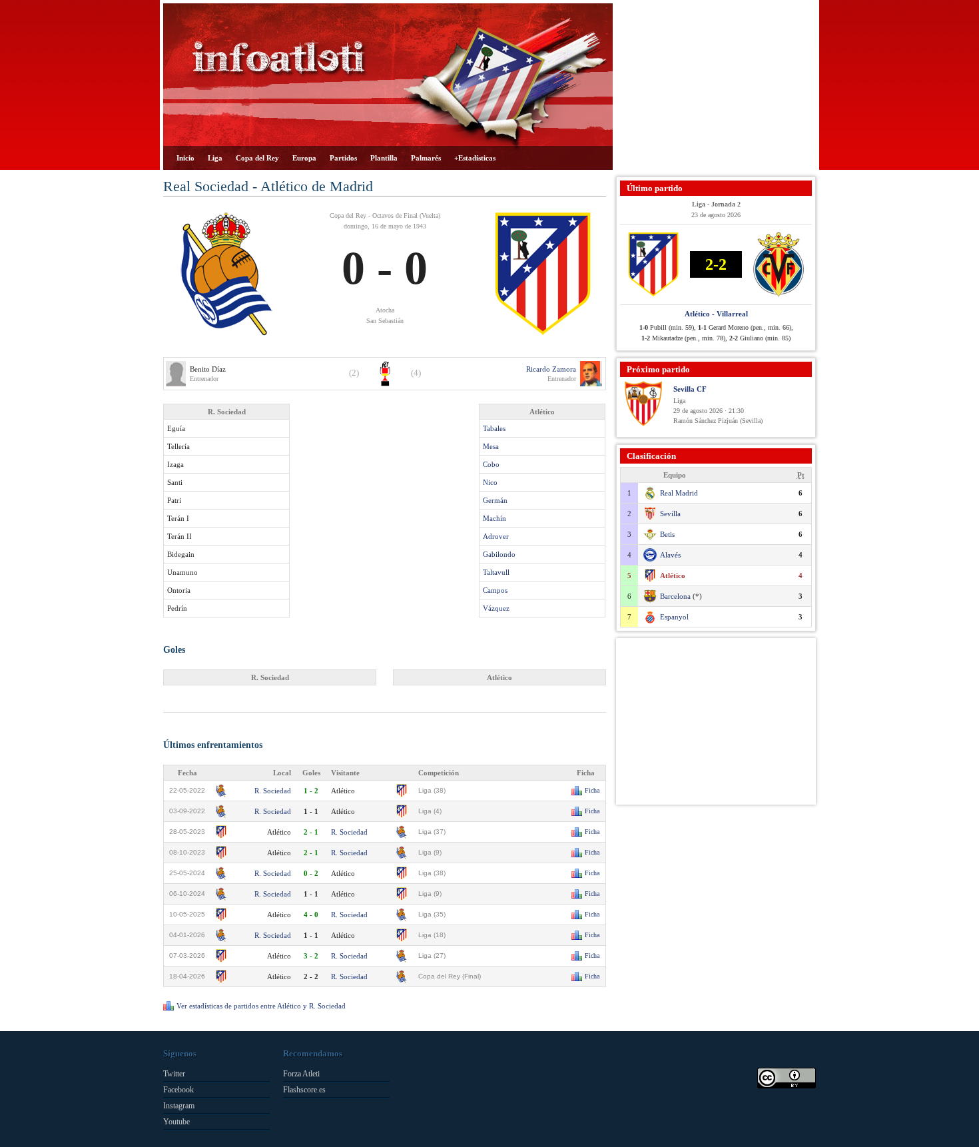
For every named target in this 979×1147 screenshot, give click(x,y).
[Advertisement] (716, 86)
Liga (215, 158)
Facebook (178, 1089)
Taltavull (496, 572)
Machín (494, 518)
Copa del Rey (257, 158)
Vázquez (496, 608)
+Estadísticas (474, 158)
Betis (667, 534)
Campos (495, 590)
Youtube (176, 1121)
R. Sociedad (272, 791)
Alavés (670, 555)
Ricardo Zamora (551, 369)
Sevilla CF (690, 389)
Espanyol (674, 617)
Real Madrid (679, 493)
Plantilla (384, 158)
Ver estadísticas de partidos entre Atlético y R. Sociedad (261, 1006)
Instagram (178, 1105)
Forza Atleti (301, 1073)
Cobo (491, 464)
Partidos (343, 158)
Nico (490, 482)
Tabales (494, 428)
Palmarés (426, 158)
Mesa (491, 446)
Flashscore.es (304, 1089)
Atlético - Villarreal (716, 314)
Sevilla (670, 514)
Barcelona (675, 596)
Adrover (496, 536)
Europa (304, 158)
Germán (495, 500)
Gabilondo (499, 554)
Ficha (592, 790)
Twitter (174, 1073)
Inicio (185, 158)
